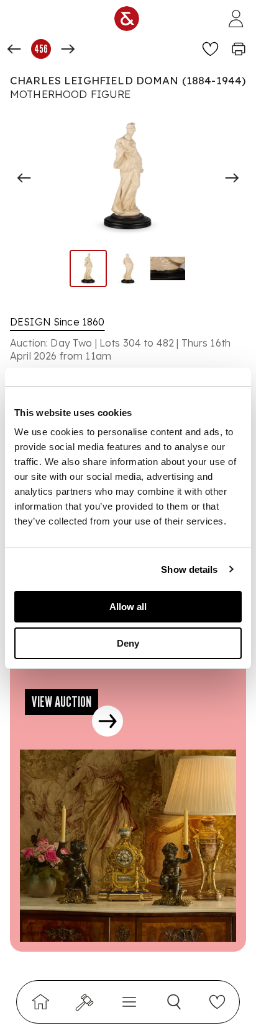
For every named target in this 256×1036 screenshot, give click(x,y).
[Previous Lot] (14, 49)
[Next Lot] (68, 49)
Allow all (128, 606)
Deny (128, 643)
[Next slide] (232, 178)
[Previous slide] (24, 178)
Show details (189, 569)
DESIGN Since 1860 (57, 322)
